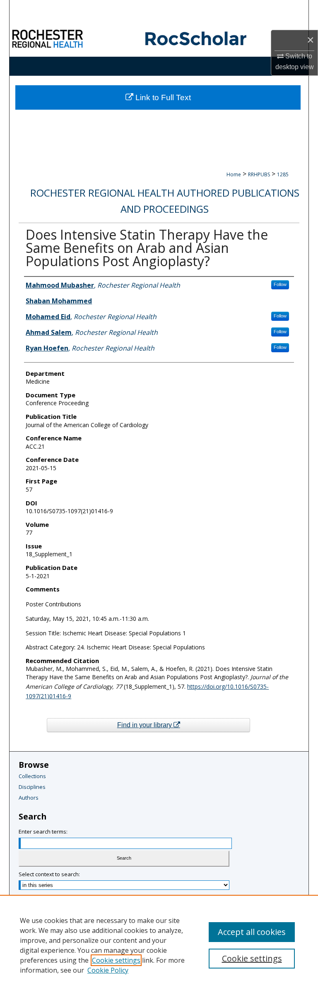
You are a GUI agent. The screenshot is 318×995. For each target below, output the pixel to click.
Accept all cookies (252, 931)
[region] (159, 945)
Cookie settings (116, 960)
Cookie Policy (107, 970)
